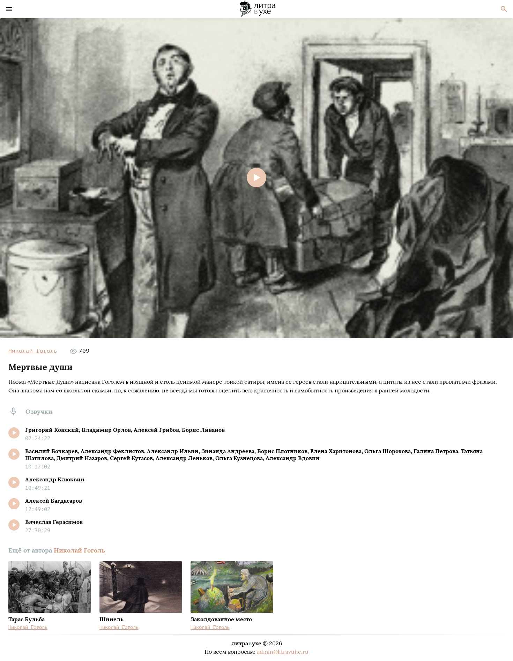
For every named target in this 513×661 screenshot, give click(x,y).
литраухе (246, 643)
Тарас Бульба (26, 619)
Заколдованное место (221, 619)
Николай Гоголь (32, 351)
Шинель (111, 619)
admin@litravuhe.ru (282, 651)
